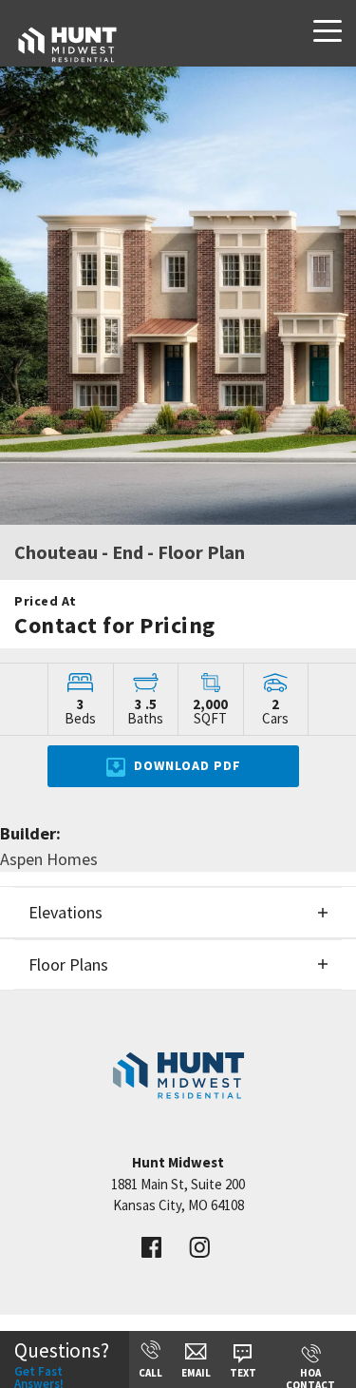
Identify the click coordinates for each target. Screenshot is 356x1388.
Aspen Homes (49, 859)
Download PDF (185, 765)
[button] (178, 912)
